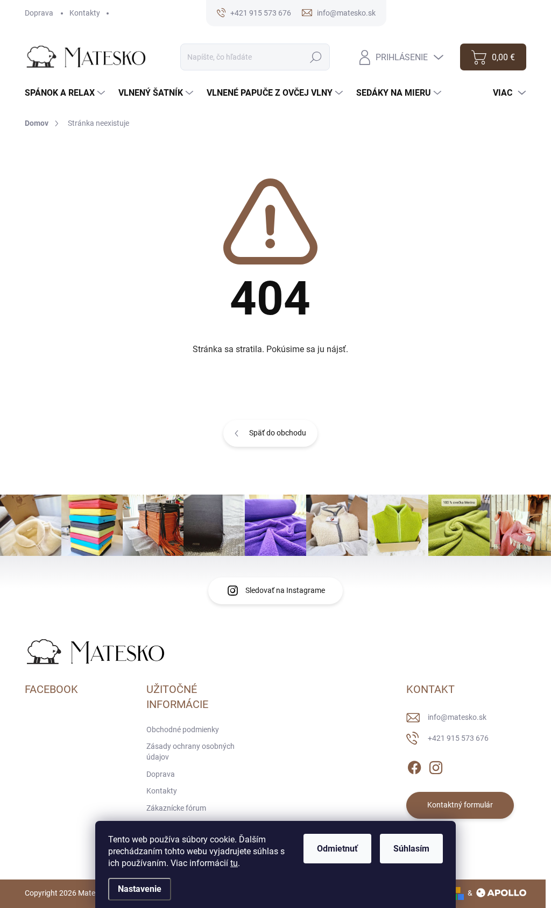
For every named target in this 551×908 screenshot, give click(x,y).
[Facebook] (414, 765)
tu (234, 863)
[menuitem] (66, 93)
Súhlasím (411, 848)
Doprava (39, 13)
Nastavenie (139, 889)
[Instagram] (436, 765)
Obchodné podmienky (182, 729)
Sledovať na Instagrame (285, 590)
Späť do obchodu (277, 432)
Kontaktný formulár (460, 804)
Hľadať (316, 57)
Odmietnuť (337, 848)
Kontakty (84, 13)
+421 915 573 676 (458, 738)
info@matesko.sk (457, 717)
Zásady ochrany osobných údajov (190, 751)
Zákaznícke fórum (176, 808)
